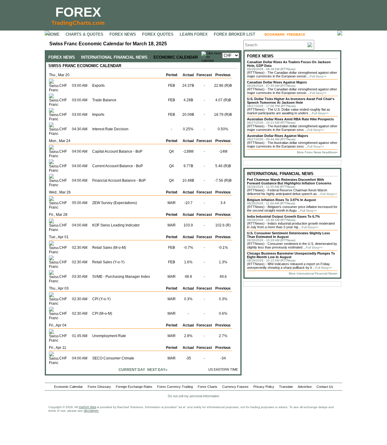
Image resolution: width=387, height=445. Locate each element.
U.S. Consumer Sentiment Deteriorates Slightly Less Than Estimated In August (288, 235)
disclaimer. (91, 410)
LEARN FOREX (194, 34)
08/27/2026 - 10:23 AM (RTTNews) (271, 122)
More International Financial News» (313, 273)
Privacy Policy (263, 386)
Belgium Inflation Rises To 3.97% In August (281, 200)
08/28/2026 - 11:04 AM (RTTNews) (271, 203)
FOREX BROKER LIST (234, 34)
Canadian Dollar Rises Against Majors (277, 82)
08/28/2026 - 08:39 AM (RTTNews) (271, 69)
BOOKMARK (275, 34)
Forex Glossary (99, 386)
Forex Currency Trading (175, 386)
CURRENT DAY (132, 370)
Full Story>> (318, 76)
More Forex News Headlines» (317, 152)
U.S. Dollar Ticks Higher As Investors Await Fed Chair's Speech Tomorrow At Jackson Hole (290, 100)
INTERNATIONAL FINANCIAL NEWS (114, 57)
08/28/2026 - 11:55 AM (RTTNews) (271, 186)
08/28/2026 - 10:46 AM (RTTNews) (271, 220)
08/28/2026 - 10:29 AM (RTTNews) (271, 240)
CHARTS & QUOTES (84, 34)
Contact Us (325, 386)
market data (87, 407)
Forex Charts (207, 386)
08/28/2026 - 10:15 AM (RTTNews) (271, 260)
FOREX (78, 12)
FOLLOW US (320, 34)
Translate (286, 386)
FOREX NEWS (122, 34)
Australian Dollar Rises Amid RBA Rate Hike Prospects (290, 119)
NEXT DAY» (157, 370)
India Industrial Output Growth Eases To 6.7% (283, 216)
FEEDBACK (296, 34)
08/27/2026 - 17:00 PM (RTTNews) (271, 106)
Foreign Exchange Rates (134, 386)
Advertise (305, 386)
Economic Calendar (68, 386)
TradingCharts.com (78, 23)
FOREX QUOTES (158, 34)
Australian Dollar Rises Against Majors (277, 136)
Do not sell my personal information (193, 396)
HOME (54, 34)
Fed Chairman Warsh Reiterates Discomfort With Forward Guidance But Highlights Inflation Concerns (289, 181)
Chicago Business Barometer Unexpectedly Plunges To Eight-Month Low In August (291, 255)
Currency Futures (235, 386)
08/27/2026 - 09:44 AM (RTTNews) (271, 139)
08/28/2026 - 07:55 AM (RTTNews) (271, 85)
